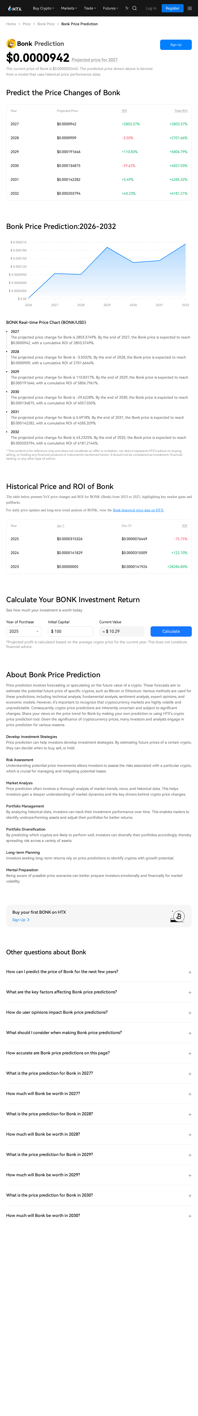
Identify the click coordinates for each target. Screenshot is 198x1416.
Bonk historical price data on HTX (138, 510)
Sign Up (176, 45)
